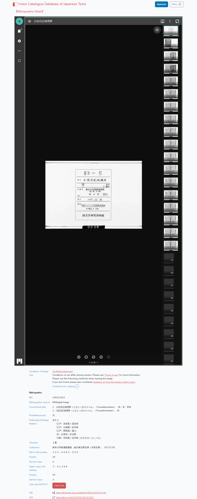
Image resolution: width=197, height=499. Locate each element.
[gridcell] (49, 4)
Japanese (161, 4)
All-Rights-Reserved (62, 371)
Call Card (59, 485)
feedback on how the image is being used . (114, 382)
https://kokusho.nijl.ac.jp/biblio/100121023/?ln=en (81, 492)
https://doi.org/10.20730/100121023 (75, 497)
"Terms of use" (111, 374)
